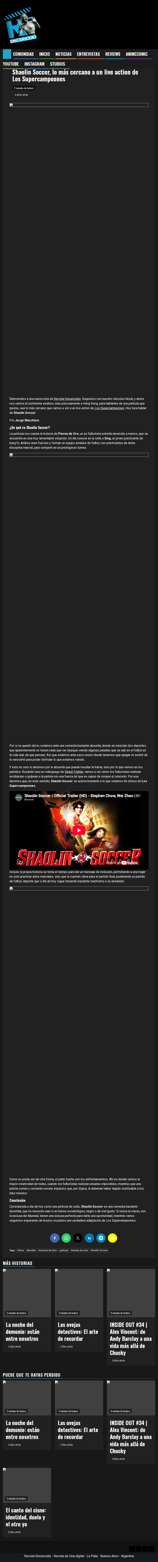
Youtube (11, 64)
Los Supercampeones (109, 408)
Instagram (34, 64)
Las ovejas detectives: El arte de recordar (78, 1332)
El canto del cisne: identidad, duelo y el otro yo (26, 1517)
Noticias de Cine (48, 1250)
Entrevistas (88, 54)
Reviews (112, 54)
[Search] (152, 54)
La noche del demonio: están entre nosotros (23, 1332)
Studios (57, 64)
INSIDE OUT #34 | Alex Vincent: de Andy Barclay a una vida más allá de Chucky (131, 1339)
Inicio (44, 54)
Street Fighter (74, 772)
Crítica (20, 1250)
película (64, 1250)
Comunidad (23, 54)
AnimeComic (137, 54)
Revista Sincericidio (67, 399)
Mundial (31, 1250)
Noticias (63, 54)
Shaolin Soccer (99, 1250)
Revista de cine (79, 1250)
